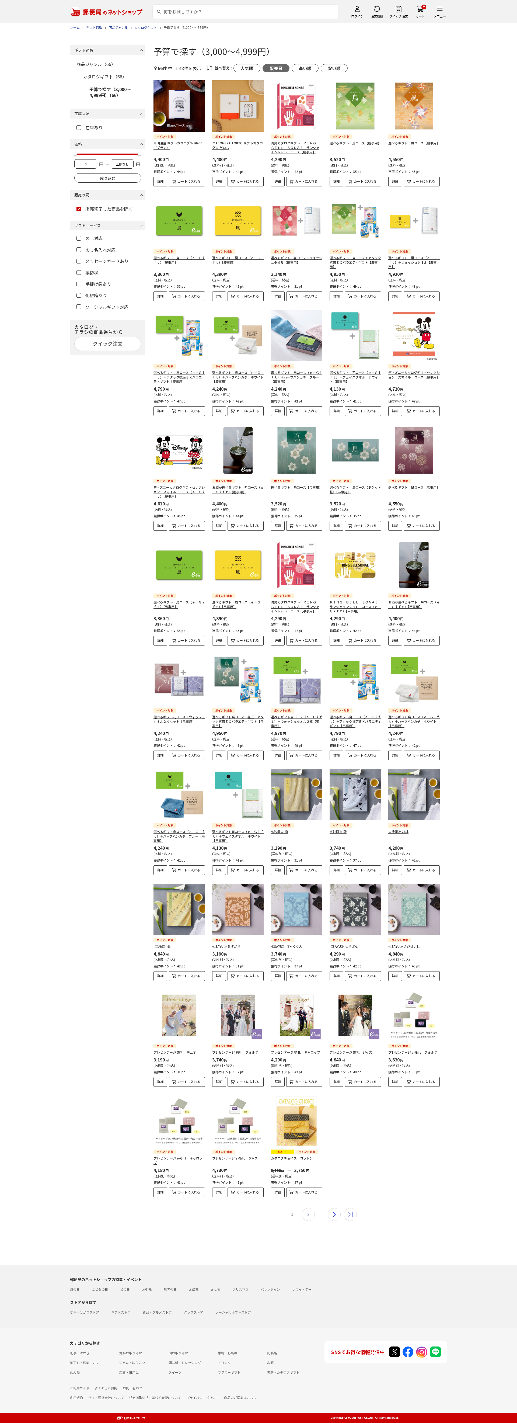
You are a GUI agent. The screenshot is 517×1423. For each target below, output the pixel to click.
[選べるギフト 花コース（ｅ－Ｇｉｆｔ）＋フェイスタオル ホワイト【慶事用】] (355, 335)
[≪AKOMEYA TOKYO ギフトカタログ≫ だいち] (238, 106)
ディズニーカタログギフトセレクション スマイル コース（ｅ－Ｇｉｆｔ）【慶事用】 (179, 492)
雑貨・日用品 (129, 1372)
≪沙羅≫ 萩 (338, 831)
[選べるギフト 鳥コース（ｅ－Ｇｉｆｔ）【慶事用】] (179, 221)
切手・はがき (79, 1353)
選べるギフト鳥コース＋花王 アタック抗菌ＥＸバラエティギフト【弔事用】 (238, 721)
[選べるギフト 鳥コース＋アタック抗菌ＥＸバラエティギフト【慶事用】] (355, 221)
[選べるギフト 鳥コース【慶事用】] (355, 106)
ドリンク (224, 1362)
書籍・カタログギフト (283, 1372)
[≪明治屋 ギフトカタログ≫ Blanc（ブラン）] (179, 106)
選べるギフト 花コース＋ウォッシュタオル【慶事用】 (296, 260)
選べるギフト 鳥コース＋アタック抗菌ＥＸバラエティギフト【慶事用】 (355, 262)
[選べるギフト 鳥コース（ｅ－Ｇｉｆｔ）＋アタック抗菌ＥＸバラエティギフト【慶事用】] (179, 335)
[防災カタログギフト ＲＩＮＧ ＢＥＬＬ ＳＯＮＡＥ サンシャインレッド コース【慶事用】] (296, 106)
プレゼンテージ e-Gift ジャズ (235, 1158)
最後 (350, 1214)
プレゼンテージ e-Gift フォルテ (412, 1052)
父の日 (125, 1289)
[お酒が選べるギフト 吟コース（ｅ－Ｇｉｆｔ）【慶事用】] (238, 450)
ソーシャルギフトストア (233, 1312)
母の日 (75, 1289)
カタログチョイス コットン (292, 1158)
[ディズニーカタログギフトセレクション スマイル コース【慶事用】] (414, 335)
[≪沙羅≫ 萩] (355, 794)
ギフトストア (121, 1312)
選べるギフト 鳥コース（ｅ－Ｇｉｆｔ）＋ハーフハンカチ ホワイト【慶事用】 (238, 377)
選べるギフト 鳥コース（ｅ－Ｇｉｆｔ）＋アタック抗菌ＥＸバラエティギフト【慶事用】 (179, 377)
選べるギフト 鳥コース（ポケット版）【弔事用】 (355, 489)
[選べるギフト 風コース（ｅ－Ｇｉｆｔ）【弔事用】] (238, 565)
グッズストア (193, 1312)
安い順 (334, 68)
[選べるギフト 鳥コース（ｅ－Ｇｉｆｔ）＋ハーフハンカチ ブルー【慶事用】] (296, 335)
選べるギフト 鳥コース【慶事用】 (355, 143)
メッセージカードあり (106, 261)
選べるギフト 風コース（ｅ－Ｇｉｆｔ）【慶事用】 (238, 260)
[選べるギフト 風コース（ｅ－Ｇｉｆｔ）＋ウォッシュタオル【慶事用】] (414, 221)
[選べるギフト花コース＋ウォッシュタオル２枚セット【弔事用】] (179, 680)
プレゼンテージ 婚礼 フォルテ (235, 1052)
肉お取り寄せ (178, 1353)
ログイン (357, 16)
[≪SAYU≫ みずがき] (238, 909)
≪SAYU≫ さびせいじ (404, 946)
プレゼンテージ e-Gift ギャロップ (177, 1160)
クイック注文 (398, 16)
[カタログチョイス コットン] (296, 1121)
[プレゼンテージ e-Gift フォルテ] (414, 1015)
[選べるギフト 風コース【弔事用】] (414, 450)
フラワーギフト (229, 1372)
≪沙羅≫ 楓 (161, 946)
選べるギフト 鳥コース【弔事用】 (296, 487)
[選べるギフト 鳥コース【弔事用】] (296, 450)
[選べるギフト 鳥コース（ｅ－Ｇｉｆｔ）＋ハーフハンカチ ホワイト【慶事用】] (238, 335)
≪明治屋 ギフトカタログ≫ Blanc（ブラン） (177, 145)
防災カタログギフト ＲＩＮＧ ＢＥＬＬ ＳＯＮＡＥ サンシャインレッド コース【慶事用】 (295, 147)
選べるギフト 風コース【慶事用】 (414, 143)
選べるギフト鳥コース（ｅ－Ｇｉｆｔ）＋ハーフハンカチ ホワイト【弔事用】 (414, 721)
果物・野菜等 (227, 1353)
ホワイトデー (302, 1289)
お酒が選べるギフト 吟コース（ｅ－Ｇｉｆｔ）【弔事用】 (414, 604)
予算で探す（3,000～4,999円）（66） (110, 92)
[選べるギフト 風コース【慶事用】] (414, 106)
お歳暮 (193, 1289)
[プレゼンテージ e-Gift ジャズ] (238, 1121)
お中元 (147, 1289)
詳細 (160, 181)
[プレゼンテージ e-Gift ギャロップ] (179, 1121)
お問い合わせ (132, 1388)
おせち (215, 1289)
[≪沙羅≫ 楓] (179, 909)
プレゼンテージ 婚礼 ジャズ (351, 1052)
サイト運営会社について (106, 1397)
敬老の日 (170, 1289)
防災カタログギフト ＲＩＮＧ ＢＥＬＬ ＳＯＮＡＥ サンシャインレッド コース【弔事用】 (295, 606)
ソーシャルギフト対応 (106, 307)
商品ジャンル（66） (96, 64)
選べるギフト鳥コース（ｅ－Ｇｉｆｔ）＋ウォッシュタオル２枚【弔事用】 (296, 721)
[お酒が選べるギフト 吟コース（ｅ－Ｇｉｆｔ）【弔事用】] (414, 565)
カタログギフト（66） (105, 76)
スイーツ (175, 1372)
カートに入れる (189, 181)
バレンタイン (270, 1289)
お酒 (270, 1362)
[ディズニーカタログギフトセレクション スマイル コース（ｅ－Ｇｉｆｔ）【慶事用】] (179, 450)
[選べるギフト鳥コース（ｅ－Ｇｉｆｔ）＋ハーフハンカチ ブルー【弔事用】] (179, 794)
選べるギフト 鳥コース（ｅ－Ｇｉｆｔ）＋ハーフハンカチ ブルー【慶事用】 (296, 377)
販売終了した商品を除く (109, 209)
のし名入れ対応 (100, 250)
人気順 (246, 68)
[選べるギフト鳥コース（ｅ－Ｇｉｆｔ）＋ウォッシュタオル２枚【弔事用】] (296, 680)
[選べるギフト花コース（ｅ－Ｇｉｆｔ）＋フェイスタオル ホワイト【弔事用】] (238, 794)
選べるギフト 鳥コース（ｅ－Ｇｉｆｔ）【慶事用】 (179, 260)
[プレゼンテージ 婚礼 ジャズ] (355, 1015)
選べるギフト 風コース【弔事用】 (414, 487)
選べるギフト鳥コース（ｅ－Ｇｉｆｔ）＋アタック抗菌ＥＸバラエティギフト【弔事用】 (355, 721)
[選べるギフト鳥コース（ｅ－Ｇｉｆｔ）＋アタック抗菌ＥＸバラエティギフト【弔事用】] (355, 680)
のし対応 (94, 238)
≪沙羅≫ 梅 (279, 831)
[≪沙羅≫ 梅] (296, 794)
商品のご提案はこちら (240, 1397)
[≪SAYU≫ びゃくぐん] (296, 909)
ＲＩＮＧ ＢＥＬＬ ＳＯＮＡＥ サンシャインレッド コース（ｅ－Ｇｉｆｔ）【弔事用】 (355, 606)
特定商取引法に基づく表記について (155, 1397)
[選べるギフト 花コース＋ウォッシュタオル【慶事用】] (296, 221)
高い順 (305, 68)
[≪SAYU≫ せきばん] (355, 909)
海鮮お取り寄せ (130, 1353)
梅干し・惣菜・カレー (86, 1362)
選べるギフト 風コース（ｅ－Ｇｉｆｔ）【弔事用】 (238, 604)
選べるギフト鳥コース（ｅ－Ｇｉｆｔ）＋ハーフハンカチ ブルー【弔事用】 (179, 836)
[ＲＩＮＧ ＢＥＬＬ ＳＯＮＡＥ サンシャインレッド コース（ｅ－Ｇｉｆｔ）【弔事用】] (355, 565)
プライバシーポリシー (202, 1397)
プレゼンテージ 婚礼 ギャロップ (295, 1052)
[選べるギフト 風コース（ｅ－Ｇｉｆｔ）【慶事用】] (238, 221)
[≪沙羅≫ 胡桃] (414, 794)
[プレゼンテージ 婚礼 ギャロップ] (296, 1015)
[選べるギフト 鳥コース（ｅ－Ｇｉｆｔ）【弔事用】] (179, 565)
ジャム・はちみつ (132, 1362)
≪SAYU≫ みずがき (226, 946)
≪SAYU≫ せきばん (344, 946)
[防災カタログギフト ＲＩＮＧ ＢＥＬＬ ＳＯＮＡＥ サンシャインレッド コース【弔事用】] (296, 565)
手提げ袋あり (98, 284)
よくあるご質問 (106, 1388)
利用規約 (76, 1397)
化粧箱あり (96, 295)
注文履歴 (377, 16)
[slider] (75, 153)
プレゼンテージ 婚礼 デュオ (174, 1052)
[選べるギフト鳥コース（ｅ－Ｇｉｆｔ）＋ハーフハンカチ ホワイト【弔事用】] (414, 680)
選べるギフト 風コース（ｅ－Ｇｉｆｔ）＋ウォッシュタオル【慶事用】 (414, 262)
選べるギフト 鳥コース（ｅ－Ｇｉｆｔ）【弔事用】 (179, 604)
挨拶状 (91, 272)
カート (420, 16)
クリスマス (240, 1289)
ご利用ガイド (79, 1388)
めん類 (75, 1372)
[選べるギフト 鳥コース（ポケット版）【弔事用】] (355, 450)
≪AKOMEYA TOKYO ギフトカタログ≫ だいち (237, 145)
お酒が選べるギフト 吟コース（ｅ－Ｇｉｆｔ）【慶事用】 (238, 489)
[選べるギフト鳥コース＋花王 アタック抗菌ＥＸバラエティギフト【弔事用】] (238, 680)
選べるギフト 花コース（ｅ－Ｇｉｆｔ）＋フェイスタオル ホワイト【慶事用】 (355, 377)
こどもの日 (100, 1289)
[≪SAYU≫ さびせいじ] (414, 909)
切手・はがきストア (84, 1312)
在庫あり (94, 127)
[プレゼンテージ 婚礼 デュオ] (179, 1015)
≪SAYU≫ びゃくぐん (286, 946)
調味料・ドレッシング (185, 1362)
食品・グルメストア (157, 1312)
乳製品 (272, 1353)
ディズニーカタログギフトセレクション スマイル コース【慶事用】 (414, 374)
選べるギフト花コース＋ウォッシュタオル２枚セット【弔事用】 (179, 719)
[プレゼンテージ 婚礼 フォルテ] (238, 1015)
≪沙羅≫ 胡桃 (398, 831)
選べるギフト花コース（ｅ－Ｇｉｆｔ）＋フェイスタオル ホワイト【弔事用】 (238, 836)
